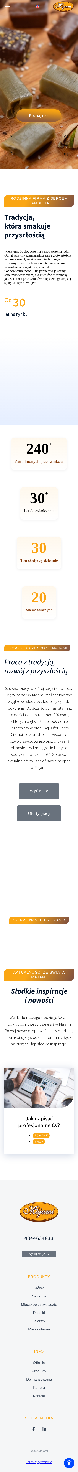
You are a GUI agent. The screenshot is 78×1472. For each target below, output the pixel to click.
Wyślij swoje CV (39, 1254)
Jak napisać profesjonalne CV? (39, 1122)
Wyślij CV (39, 791)
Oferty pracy (39, 813)
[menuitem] (37, 7)
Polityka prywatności (39, 1462)
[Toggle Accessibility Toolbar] (69, 1463)
